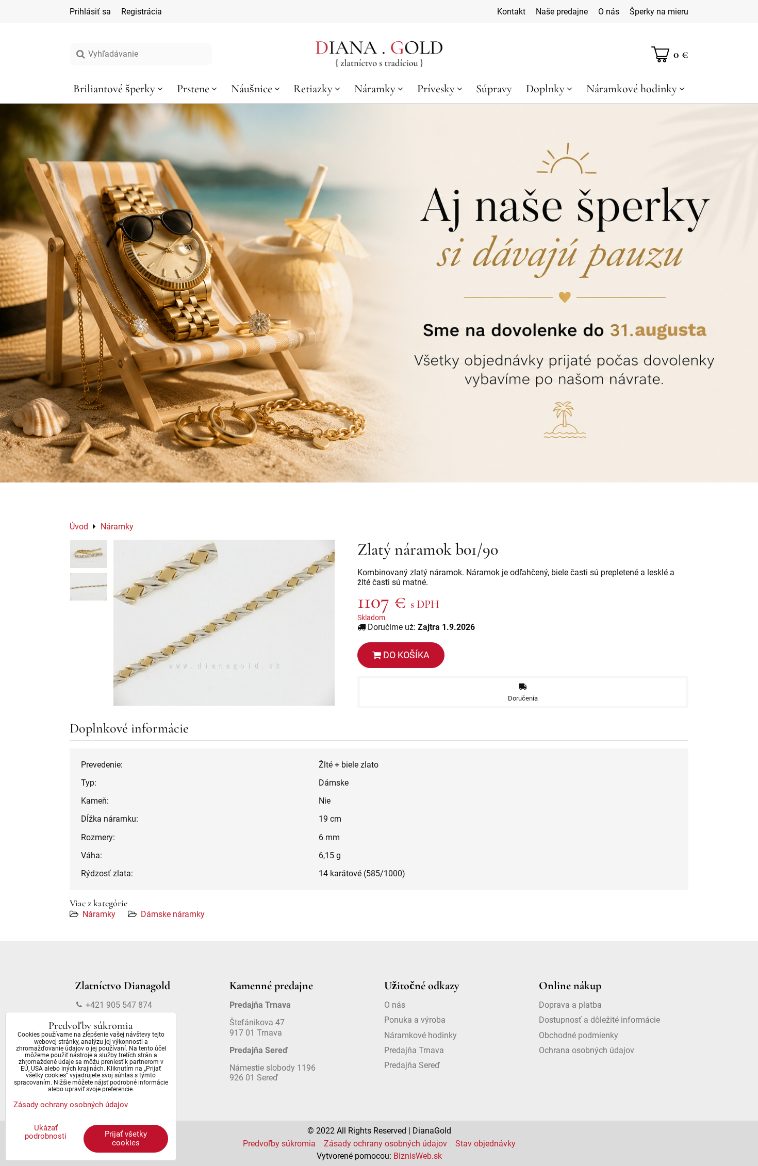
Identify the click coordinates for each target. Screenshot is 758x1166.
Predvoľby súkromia (279, 1143)
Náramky (99, 914)
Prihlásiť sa (90, 11)
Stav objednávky (485, 1143)
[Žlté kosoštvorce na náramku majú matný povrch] (88, 587)
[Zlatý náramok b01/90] (224, 623)
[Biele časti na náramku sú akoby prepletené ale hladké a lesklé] (88, 554)
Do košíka (405, 654)
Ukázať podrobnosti (46, 1132)
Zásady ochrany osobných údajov (385, 1143)
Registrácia (141, 11)
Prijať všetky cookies (126, 1138)
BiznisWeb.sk (417, 1156)
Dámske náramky (173, 914)
